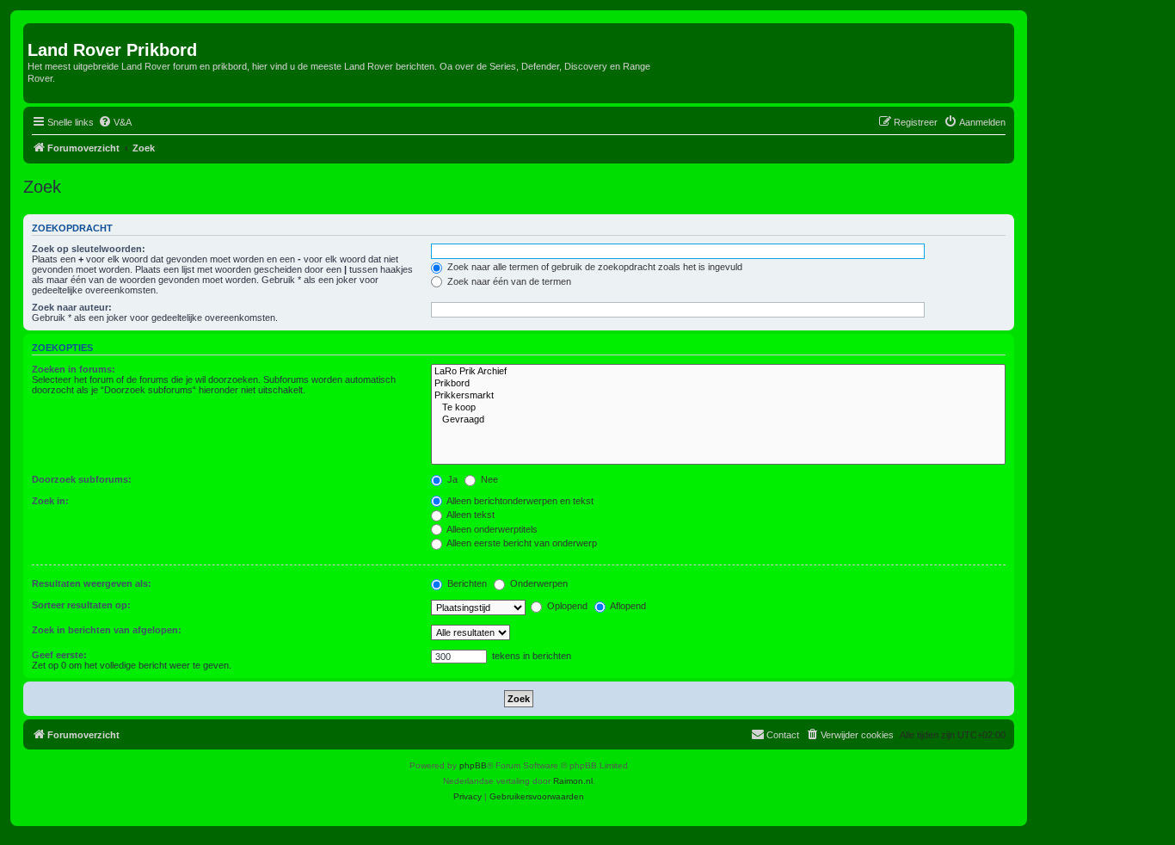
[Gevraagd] (718, 420)
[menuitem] (115, 122)
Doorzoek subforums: (82, 479)
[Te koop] (718, 408)
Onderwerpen (538, 583)
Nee (488, 479)
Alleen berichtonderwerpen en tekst (519, 501)
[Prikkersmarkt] (718, 396)
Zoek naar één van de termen (508, 281)
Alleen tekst (470, 514)
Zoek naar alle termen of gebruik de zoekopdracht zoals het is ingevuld (593, 267)
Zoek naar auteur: (72, 307)
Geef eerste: (59, 655)
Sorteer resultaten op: (81, 605)
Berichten (466, 583)
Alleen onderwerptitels (491, 529)
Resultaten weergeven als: (91, 583)
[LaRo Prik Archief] (718, 372)
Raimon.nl (573, 781)
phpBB (473, 765)
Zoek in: (50, 501)
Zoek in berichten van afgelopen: (106, 630)
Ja (451, 479)
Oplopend (566, 606)
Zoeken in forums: (73, 369)
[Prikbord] (718, 384)
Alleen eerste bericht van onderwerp (521, 543)
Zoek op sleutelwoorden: (88, 249)
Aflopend (627, 606)
